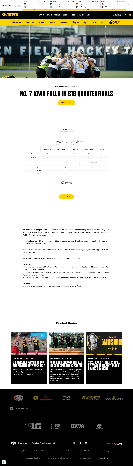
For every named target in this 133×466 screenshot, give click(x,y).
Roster (52, 22)
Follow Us (75, 22)
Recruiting (30, 22)
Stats (85, 22)
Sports (41, 15)
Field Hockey (59, 86)
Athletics (81, 15)
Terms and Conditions (68, 451)
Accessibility (103, 458)
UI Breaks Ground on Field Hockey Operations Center (66, 364)
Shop (89, 15)
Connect (66, 15)
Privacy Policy (22, 451)
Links (35, 9)
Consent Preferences (43, 451)
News (94, 22)
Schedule (41, 22)
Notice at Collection (32, 458)
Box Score (65, 129)
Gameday (63, 22)
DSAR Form (88, 451)
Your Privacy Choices (107, 451)
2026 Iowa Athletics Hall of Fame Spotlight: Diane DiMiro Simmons (104, 365)
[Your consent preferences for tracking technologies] (4, 462)
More (102, 22)
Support (57, 15)
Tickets (49, 15)
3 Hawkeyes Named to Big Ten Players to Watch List (29, 364)
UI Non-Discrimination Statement (60, 458)
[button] (19, 5)
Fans (73, 15)
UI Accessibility (85, 458)
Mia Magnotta (50, 267)
